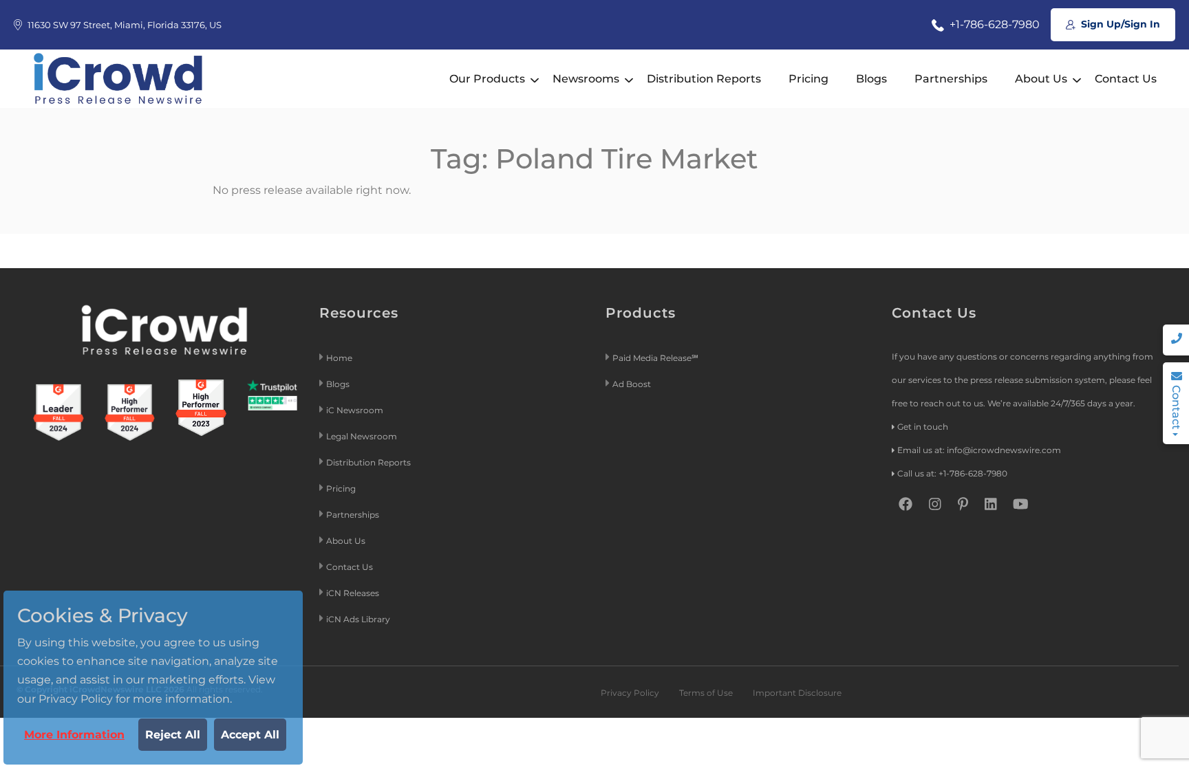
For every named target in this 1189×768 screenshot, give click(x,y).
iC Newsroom (355, 410)
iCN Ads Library (358, 619)
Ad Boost (631, 384)
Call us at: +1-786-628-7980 (952, 473)
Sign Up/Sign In (1119, 24)
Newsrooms (586, 78)
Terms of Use (706, 693)
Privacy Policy (630, 693)
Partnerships (950, 78)
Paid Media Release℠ (655, 358)
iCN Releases (352, 593)
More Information (74, 734)
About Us (1041, 78)
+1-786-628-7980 (993, 24)
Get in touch (922, 426)
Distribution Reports (704, 78)
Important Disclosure (797, 693)
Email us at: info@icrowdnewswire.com (979, 450)
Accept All (250, 734)
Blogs (871, 78)
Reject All (172, 734)
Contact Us (1126, 78)
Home (339, 358)
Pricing (808, 78)
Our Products (487, 78)
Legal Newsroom (362, 436)
